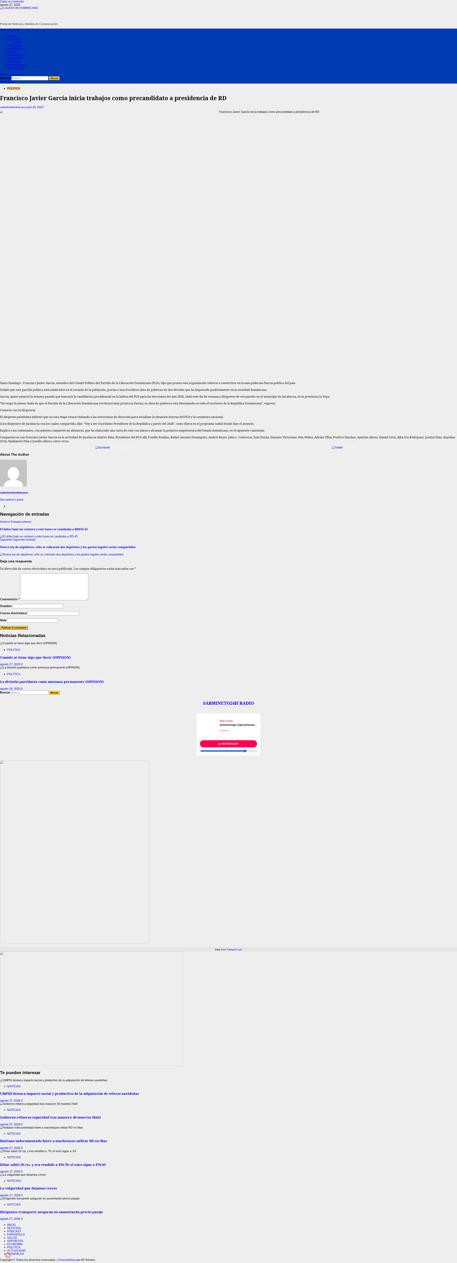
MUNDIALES (15, 68)
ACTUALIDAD (16, 65)
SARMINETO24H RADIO (228, 703)
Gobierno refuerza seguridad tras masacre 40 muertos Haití (50, 1117)
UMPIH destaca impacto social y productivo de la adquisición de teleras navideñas (69, 1093)
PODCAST (14, 45)
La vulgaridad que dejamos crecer (28, 1188)
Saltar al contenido (12, 1)
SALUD (12, 52)
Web (3, 620)
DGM (17, 42)
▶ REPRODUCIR (228, 743)
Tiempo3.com (234, 949)
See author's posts (11, 499)
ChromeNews (67, 1259)
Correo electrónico (13, 613)
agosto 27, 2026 (10, 664)
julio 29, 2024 (35, 107)
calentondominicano (13, 107)
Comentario (9, 599)
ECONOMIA (15, 58)
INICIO (11, 36)
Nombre (6, 606)
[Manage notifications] (8, 1255)
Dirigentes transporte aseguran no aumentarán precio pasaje (51, 1212)
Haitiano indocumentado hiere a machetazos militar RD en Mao (53, 1141)
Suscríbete (7, 81)
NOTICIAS (14, 39)
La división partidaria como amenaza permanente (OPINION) (52, 681)
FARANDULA (16, 49)
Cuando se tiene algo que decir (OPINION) (35, 657)
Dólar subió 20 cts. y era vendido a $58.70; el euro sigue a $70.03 (53, 1164)
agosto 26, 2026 (10, 688)
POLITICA (14, 61)
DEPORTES (15, 55)
